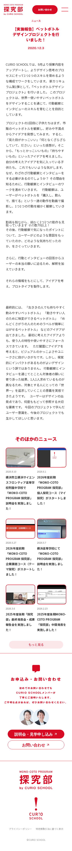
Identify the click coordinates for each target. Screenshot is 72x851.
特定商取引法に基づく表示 (49, 828)
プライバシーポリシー (20, 828)
